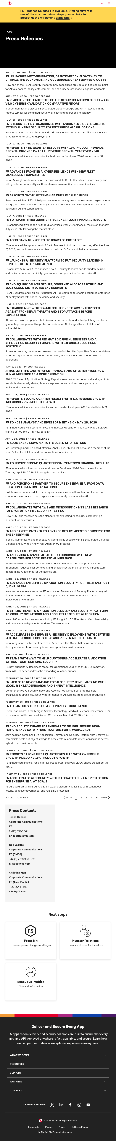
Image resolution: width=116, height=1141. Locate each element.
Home (9, 31)
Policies (49, 1127)
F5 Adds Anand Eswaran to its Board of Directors (45, 443)
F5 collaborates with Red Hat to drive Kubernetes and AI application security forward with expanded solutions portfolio (51, 343)
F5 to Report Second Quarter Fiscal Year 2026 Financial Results (57, 463)
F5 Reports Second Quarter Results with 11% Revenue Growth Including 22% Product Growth (55, 400)
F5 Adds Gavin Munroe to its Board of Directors (43, 240)
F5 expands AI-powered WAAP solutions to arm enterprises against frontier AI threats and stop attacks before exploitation (52, 311)
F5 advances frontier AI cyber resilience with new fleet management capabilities (50, 173)
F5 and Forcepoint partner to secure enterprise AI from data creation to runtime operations (54, 485)
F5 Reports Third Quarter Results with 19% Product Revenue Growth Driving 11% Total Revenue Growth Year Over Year (54, 149)
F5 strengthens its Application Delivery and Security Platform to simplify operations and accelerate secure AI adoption (56, 612)
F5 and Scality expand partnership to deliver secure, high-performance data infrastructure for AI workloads (52, 728)
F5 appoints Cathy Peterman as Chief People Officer (46, 195)
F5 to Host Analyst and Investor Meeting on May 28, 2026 (51, 422)
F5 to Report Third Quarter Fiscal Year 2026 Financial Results (55, 220)
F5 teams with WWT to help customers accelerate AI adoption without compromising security (55, 660)
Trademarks (33, 1127)
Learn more (63, 18)
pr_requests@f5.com (21, 836)
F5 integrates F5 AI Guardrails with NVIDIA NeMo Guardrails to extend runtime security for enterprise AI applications (55, 125)
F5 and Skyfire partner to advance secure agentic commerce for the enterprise (57, 532)
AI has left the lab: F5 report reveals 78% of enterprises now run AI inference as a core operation (54, 372)
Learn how (100, 1038)
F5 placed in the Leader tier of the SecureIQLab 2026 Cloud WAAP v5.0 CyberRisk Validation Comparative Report (57, 101)
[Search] (102, 3)
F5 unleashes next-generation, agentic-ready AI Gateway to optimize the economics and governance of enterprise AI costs (55, 78)
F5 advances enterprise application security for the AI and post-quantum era (58, 584)
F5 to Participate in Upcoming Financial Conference (46, 706)
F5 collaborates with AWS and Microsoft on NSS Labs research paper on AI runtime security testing (56, 509)
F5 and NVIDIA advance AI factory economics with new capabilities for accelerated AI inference (48, 556)
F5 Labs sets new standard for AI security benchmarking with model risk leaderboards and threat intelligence (55, 683)
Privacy (62, 1127)
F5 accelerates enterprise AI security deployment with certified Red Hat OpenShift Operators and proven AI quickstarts (57, 636)
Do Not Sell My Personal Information (55, 1132)
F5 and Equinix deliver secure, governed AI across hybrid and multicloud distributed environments (54, 286)
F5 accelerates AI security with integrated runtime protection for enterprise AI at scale (56, 779)
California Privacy (80, 1127)
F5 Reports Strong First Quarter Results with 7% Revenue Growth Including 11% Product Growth (52, 756)
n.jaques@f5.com (19, 863)
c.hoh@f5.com (17, 891)
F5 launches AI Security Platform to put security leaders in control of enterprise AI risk (54, 262)
